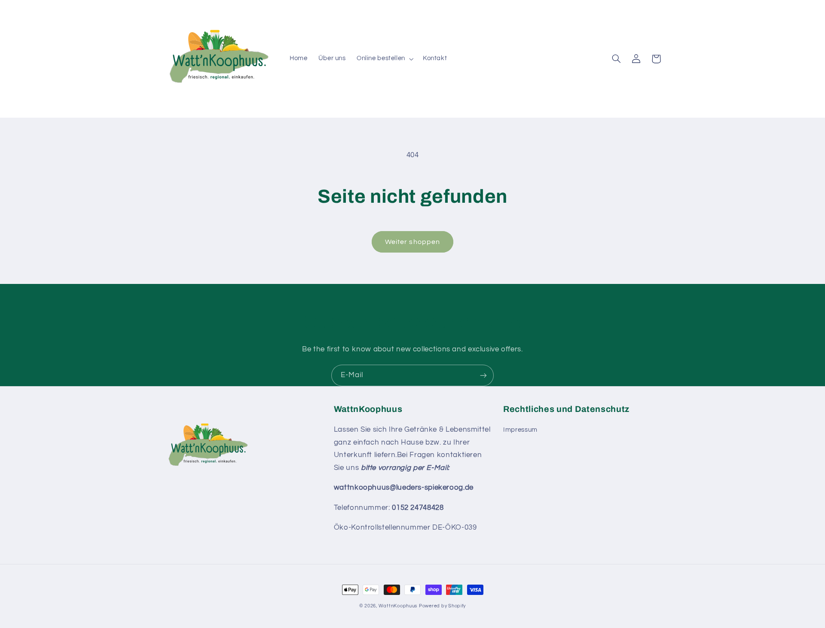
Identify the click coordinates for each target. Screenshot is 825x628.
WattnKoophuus (398, 606)
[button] (384, 58)
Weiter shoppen (412, 241)
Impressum (520, 430)
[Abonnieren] (483, 375)
